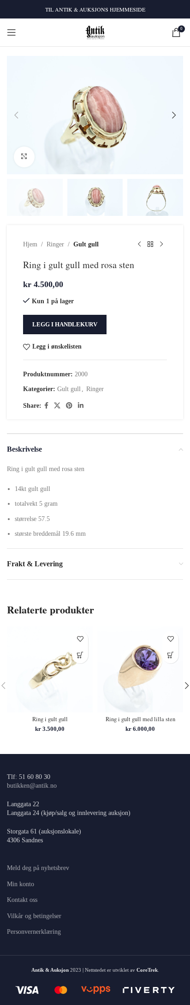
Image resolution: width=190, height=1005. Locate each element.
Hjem (30, 244)
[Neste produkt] (161, 244)
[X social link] (57, 405)
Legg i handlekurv (64, 324)
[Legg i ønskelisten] (80, 639)
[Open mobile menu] (11, 32)
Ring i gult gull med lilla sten (140, 719)
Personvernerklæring (34, 931)
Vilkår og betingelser (34, 916)
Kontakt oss (22, 899)
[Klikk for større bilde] (24, 157)
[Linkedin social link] (80, 405)
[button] (16, 115)
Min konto (20, 884)
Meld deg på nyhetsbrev (38, 867)
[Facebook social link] (46, 405)
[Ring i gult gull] (50, 669)
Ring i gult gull (50, 719)
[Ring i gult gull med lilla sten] (140, 669)
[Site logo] (95, 31)
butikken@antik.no (32, 785)
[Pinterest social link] (69, 405)
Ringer (55, 244)
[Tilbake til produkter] (150, 244)
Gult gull (86, 244)
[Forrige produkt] (139, 244)
